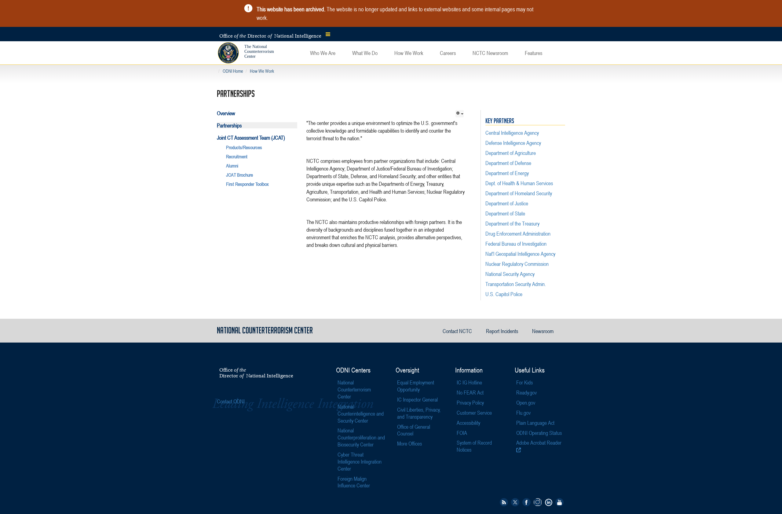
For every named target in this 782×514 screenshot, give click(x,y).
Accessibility (468, 422)
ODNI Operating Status (539, 432)
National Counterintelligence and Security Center (361, 413)
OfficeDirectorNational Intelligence (256, 372)
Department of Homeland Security (518, 193)
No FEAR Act (470, 392)
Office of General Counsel (413, 430)
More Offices (409, 443)
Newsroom (543, 331)
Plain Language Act (535, 422)
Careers (448, 53)
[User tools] (459, 113)
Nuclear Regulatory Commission (517, 263)
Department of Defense (508, 163)
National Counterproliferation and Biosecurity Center (361, 437)
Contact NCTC (457, 331)
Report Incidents (502, 331)
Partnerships (229, 125)
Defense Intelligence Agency (513, 142)
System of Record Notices (474, 446)
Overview (226, 113)
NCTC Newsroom (490, 53)
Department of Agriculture (510, 152)
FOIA (462, 432)
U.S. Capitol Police (503, 294)
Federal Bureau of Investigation (515, 243)
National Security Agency (510, 273)
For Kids (524, 382)
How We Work (408, 53)
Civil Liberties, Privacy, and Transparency (418, 413)
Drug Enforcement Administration (517, 233)
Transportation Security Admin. (515, 284)
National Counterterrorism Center (354, 389)
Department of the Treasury (512, 223)
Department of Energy (507, 173)
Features (533, 53)
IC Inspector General (417, 399)
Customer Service (474, 412)
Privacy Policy (470, 402)
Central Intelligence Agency (512, 132)
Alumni (232, 166)
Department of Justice (506, 203)
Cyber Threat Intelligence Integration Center (360, 461)
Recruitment (236, 156)
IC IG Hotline (469, 382)
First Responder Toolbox (247, 184)
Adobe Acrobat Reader (538, 442)
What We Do (365, 53)
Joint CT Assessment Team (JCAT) (251, 137)
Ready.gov (526, 392)
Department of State (505, 213)
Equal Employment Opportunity (415, 386)
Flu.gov (523, 412)
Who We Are (322, 53)
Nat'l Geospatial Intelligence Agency (520, 253)
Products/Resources (244, 147)
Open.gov (525, 402)
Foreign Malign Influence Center (354, 482)
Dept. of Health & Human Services (519, 183)
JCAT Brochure (239, 175)
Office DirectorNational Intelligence (270, 35)
